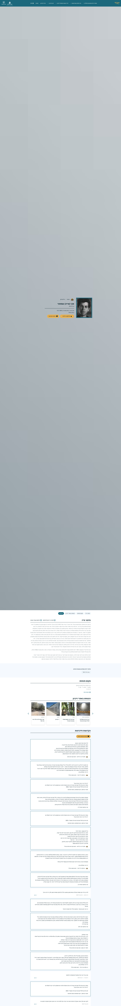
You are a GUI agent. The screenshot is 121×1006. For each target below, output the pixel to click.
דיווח (35, 895)
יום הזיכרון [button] (51, 3)
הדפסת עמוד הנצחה (35, 620)
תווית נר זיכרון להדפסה (48, 620)
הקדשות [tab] (61, 613)
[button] (53, 316)
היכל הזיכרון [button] (43, 3)
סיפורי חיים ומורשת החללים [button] (90, 3)
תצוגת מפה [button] (86, 692)
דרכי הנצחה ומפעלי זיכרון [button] (62, 3)
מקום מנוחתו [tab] (80, 613)
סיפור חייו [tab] (87, 613)
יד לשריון (57, 719)
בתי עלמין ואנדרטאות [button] (76, 3)
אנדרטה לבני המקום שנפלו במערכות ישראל (68, 720)
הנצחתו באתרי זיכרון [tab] (70, 613)
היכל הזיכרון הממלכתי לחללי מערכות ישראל (84, 720)
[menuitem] (90, 3)
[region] (60, 713)
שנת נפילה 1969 (86, 672)
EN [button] (31, 3)
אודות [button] (37, 3)
